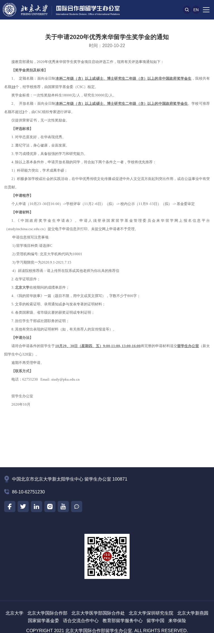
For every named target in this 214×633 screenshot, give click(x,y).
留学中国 (155, 620)
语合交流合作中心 (81, 620)
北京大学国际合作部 (47, 613)
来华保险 (177, 620)
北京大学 (14, 613)
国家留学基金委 (43, 620)
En (196, 10)
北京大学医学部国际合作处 (98, 613)
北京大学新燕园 (192, 613)
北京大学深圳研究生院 (151, 613)
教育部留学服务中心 (123, 620)
